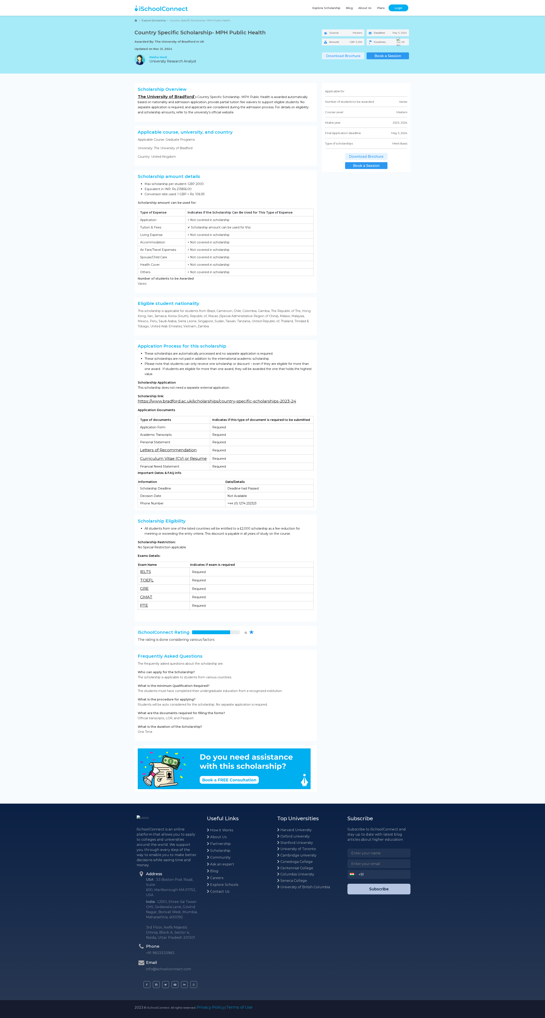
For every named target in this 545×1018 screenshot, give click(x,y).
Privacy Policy (210, 1007)
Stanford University (296, 843)
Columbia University (297, 874)
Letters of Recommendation (168, 450)
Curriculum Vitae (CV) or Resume (173, 458)
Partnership (220, 844)
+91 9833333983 (160, 953)
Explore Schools (223, 885)
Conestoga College (296, 862)
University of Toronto (298, 849)
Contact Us (219, 891)
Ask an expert (221, 864)
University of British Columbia (305, 887)
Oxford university (295, 836)
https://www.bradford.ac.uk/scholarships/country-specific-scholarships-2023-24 (217, 401)
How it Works (221, 830)
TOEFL (147, 580)
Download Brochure (343, 56)
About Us (364, 8)
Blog (349, 8)
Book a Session (387, 56)
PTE (144, 605)
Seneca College (293, 881)
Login (398, 8)
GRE (144, 588)
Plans (381, 8)
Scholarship (219, 851)
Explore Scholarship (326, 8)
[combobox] (353, 874)
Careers (216, 878)
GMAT (146, 597)
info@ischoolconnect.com (168, 969)
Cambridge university (298, 855)
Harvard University (296, 830)
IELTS (145, 571)
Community (220, 857)
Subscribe (379, 889)
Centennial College (296, 868)
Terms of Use (239, 1007)
